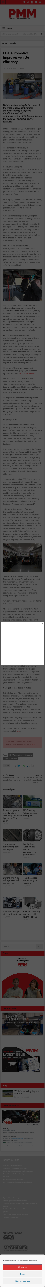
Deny (22, 1274)
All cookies (22, 1267)
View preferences (22, 1281)
